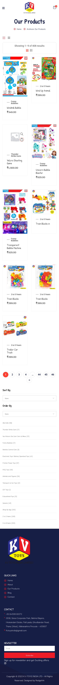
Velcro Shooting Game (14, 162)
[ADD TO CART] (22, 79)
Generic (7, 503)
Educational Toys (10, 496)
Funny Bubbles (14, 102)
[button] (54, 7)
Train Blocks (13, 299)
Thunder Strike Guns (16, 155)
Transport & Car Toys (11, 482)
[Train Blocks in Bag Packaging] (44, 191)
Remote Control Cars (11, 449)
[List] (9, 38)
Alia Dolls (7, 422)
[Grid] (4, 38)
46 (52, 374)
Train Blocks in (43, 223)
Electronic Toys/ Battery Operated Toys (18, 456)
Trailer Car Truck (12, 351)
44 (39, 374)
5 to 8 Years (9, 523)
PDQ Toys (8, 469)
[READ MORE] (51, 205)
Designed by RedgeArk (34, 680)
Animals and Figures (11, 476)
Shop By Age (9, 509)
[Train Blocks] (15, 266)
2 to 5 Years (45, 86)
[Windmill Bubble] (15, 58)
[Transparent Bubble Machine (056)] (15, 191)
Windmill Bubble (14, 107)
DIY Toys (7, 489)
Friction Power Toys (11, 463)
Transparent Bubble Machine (14, 246)
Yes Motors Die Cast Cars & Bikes (16, 436)
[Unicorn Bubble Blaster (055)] (44, 126)
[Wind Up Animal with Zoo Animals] (44, 58)
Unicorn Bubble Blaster (43, 171)
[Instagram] (5, 663)
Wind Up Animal (43, 90)
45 (46, 374)
